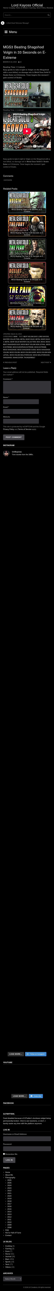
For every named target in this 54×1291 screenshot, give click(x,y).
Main (15, 336)
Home (7, 1172)
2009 (9, 1225)
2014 (9, 1212)
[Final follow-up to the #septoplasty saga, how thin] (27, 587)
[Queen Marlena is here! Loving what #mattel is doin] (27, 953)
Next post (45, 362)
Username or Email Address (15, 1134)
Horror (7, 1254)
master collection (11, 339)
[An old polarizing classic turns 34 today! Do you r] (27, 897)
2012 (9, 1217)
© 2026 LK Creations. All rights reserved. (37, 1287)
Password (7, 1144)
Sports (7, 1262)
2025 (9, 1183)
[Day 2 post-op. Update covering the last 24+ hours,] (27, 785)
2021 (9, 1193)
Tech (7, 1264)
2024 (9, 1185)
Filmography (10, 1178)
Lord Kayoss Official (27, 5)
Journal (8, 1256)
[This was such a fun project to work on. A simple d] (27, 644)
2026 (9, 1180)
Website (6, 417)
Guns (7, 1251)
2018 (9, 1201)
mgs (38, 342)
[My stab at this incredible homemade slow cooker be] (27, 869)
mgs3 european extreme (23, 347)
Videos (8, 1267)
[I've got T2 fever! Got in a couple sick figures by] (27, 981)
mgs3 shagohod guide (26, 350)
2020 (9, 1196)
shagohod (7, 358)
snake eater (18, 358)
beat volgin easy (30, 336)
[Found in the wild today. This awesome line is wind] (27, 672)
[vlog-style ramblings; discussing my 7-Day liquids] (27, 501)
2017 (9, 1204)
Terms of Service (24, 429)
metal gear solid (27, 339)
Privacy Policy (8, 429)
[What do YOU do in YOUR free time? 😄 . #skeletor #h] (27, 1008)
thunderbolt (29, 358)
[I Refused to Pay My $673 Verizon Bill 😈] (27, 1079)
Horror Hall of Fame (13, 1233)
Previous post (11, 362)
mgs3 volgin (15, 352)
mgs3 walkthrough (41, 355)
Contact (8, 1235)
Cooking (8, 1246)
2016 (9, 1206)
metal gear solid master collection (20, 342)
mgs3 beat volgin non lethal (33, 344)
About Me (9, 1175)
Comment (7, 379)
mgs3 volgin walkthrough (21, 355)
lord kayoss (43, 336)
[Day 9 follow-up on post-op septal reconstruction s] (27, 729)
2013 (9, 1214)
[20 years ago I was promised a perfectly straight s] (27, 813)
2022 (9, 1191)
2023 (9, 1188)
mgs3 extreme (40, 347)
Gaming (8, 1249)
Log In (9, 1160)
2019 (9, 1199)
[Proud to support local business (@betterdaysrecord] (27, 925)
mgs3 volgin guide (28, 352)
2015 (9, 1209)
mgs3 (43, 342)
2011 (9, 1220)
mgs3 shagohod (10, 350)
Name (6, 397)
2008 (9, 1227)
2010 (9, 1222)
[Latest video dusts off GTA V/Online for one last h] (27, 841)
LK (20, 62)
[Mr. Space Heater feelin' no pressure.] (27, 1036)
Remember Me (11, 1154)
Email (6, 407)
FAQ (7, 1230)
